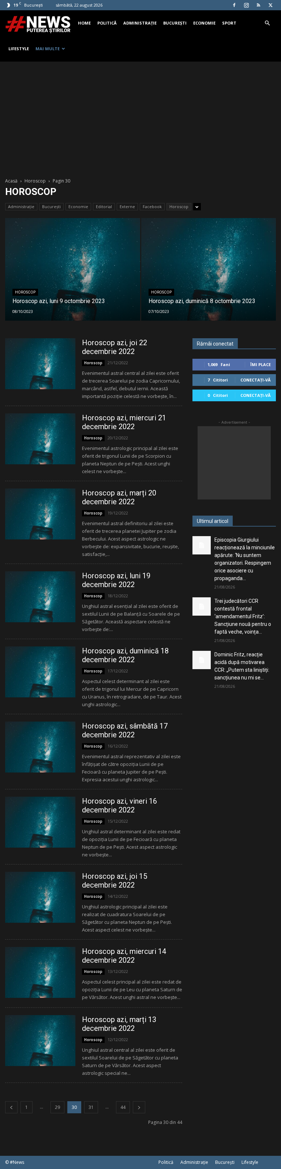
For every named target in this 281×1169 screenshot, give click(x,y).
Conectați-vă (255, 380)
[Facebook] (234, 5)
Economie (204, 23)
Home (84, 23)
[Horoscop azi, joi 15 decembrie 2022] (40, 897)
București (175, 23)
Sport (229, 23)
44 (122, 1107)
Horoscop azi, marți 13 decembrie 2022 (119, 1024)
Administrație (140, 23)
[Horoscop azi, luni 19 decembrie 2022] (40, 596)
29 (57, 1107)
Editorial (104, 206)
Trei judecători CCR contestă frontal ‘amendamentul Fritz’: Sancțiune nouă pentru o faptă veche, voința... (242, 616)
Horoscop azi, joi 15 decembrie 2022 (114, 880)
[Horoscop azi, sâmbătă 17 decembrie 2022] (40, 747)
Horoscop (35, 181)
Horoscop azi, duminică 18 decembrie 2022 (125, 655)
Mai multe (47, 48)
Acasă (11, 181)
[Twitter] (270, 5)
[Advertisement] (140, 116)
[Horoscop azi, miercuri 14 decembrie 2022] (40, 972)
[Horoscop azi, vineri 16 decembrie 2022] (40, 822)
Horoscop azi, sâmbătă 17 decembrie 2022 (125, 730)
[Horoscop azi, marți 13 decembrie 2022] (40, 1040)
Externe (127, 206)
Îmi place (260, 364)
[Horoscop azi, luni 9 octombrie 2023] (72, 276)
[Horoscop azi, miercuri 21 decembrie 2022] (40, 438)
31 (91, 1107)
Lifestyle (18, 48)
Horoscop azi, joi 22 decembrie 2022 (114, 347)
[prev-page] (11, 1107)
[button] (267, 23)
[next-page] (139, 1107)
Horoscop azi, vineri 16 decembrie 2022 (119, 805)
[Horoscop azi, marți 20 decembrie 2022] (40, 513)
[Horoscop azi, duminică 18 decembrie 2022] (40, 671)
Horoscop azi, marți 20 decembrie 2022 (119, 497)
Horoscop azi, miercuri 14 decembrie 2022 (124, 956)
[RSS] (258, 5)
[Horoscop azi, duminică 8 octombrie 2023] (208, 276)
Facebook (152, 206)
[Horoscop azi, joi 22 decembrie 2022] (40, 363)
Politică (107, 23)
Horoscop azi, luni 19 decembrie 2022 (116, 580)
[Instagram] (246, 5)
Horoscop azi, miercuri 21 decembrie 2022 (124, 422)
